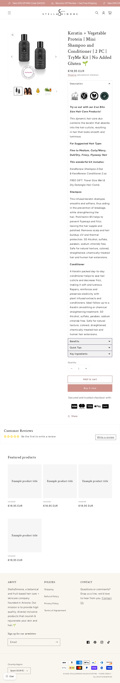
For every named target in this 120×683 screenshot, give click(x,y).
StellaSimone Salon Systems (83, 674)
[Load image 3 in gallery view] (38, 91)
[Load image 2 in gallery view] (28, 91)
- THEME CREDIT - (105, 674)
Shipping (72, 75)
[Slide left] (11, 56)
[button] (9, 12)
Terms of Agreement (55, 610)
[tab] (90, 84)
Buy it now (90, 388)
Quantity (72, 362)
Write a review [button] (105, 437)
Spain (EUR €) (17, 670)
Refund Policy (51, 596)
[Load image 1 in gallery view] (18, 91)
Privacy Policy (51, 603)
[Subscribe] (56, 642)
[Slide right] (55, 56)
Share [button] (74, 416)
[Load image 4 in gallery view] (48, 91)
